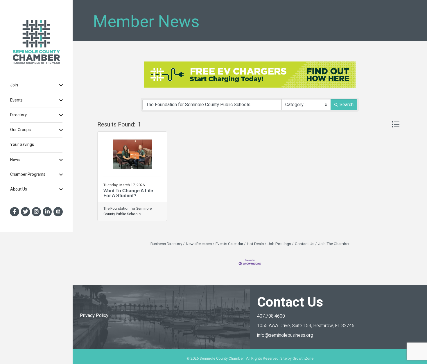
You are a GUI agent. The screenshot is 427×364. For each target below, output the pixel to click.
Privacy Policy (94, 315)
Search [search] (347, 104)
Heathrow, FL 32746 (305, 325)
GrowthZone (303, 358)
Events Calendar (229, 244)
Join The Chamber (333, 244)
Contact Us (304, 244)
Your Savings (22, 145)
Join (14, 85)
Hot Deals (255, 244)
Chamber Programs (27, 174)
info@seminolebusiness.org (285, 335)
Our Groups (20, 130)
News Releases (199, 244)
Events (16, 100)
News (15, 160)
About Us (18, 189)
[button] (395, 124)
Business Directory (166, 244)
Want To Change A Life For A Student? (128, 193)
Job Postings (279, 244)
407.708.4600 (271, 316)
